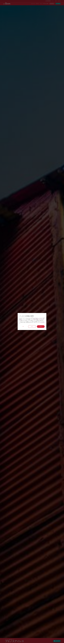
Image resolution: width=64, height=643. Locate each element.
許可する (41, 326)
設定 (32, 326)
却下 (23, 326)
